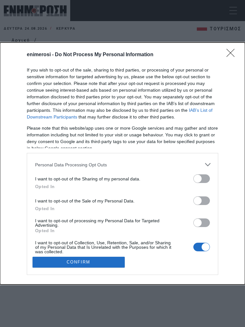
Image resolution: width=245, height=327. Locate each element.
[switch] (201, 178)
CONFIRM (78, 262)
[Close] (232, 55)
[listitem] (122, 164)
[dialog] (122, 163)
